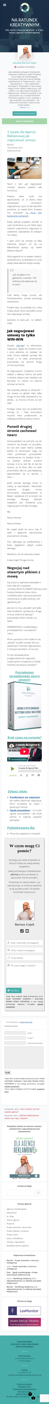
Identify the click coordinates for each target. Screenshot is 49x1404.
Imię (29, 1033)
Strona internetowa (35, 1043)
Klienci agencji (13, 1220)
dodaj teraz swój (26, 1022)
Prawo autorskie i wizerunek (19, 1227)
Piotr (9, 1272)
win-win (20, 345)
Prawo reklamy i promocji (18, 1231)
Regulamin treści (24, 1387)
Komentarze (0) (13, 150)
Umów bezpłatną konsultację (24, 113)
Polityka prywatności (24, 1384)
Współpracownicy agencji (18, 1245)
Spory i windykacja (15, 1238)
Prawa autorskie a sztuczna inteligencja (23, 1261)
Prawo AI (10, 1223)
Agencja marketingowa (17, 1209)
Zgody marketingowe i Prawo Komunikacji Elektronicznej (22, 1273)
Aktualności (12, 1212)
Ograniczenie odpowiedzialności (24, 1389)
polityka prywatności (12, 1086)
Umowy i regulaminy (16, 1242)
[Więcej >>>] (24, 107)
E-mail (30, 1038)
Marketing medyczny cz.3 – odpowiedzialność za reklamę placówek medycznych (24, 1280)
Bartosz (10, 1260)
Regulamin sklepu (24, 1392)
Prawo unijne (12, 1234)
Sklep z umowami (24, 121)
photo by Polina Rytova (24, 1394)
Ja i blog (10, 1216)
